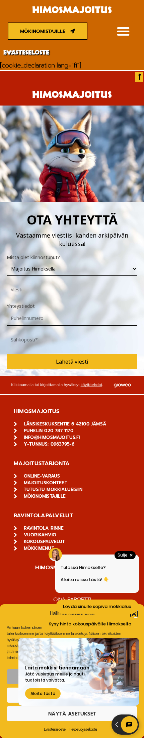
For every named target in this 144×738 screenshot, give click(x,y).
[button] (123, 31)
